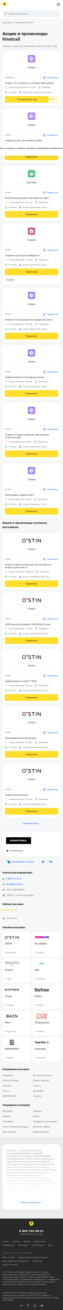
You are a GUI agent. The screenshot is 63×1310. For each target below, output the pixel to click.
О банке (16, 1241)
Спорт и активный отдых (15, 1126)
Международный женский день (33, 1257)
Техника (37, 1111)
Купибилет (38, 1091)
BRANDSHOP (9, 1096)
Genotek (6, 1085)
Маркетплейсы (41, 1132)
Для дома (7, 1111)
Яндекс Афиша (41, 1080)
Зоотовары (8, 1121)
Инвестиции (40, 1241)
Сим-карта (23, 1245)
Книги (36, 1116)
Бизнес (27, 1241)
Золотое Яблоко (10, 1080)
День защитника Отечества (15, 1261)
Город (50, 1245)
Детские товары (41, 1126)
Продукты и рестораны (45, 1121)
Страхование (8, 1245)
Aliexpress (7, 1075)
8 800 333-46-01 (31, 1231)
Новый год (37, 1261)
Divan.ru (37, 1085)
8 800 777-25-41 (14, 878)
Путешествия (37, 1245)
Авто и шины (9, 1132)
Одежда (6, 1116)
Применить (31, 157)
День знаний (8, 1257)
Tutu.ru (5, 1091)
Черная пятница (10, 1265)
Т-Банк (5, 1241)
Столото (37, 1096)
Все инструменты (42, 1075)
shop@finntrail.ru (14, 884)
